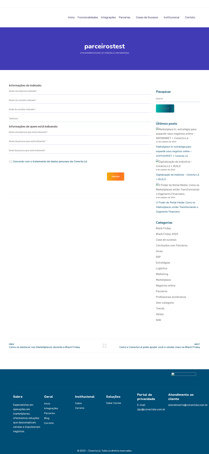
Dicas (159, 251)
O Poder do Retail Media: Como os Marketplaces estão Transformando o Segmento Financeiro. (177, 207)
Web (158, 319)
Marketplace (163, 279)
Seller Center (113, 402)
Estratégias (163, 262)
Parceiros (161, 291)
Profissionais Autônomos (171, 297)
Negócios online (165, 285)
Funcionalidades (88, 17)
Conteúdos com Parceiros (171, 245)
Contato (190, 17)
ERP (158, 256)
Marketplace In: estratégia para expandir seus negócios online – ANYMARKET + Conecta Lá (174, 151)
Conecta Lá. (81, 161)
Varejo (160, 314)
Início (71, 17)
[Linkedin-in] (24, 4)
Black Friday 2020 (167, 234)
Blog (46, 418)
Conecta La (109, 53)
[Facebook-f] (19, 4)
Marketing (162, 274)
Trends (160, 308)
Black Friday (163, 228)
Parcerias (124, 17)
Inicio (47, 403)
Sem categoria (122, 53)
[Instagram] (14, 4)
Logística (161, 268)
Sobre (78, 403)
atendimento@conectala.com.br (188, 405)
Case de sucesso (166, 239)
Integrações (108, 17)
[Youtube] (28, 4)
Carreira (79, 408)
